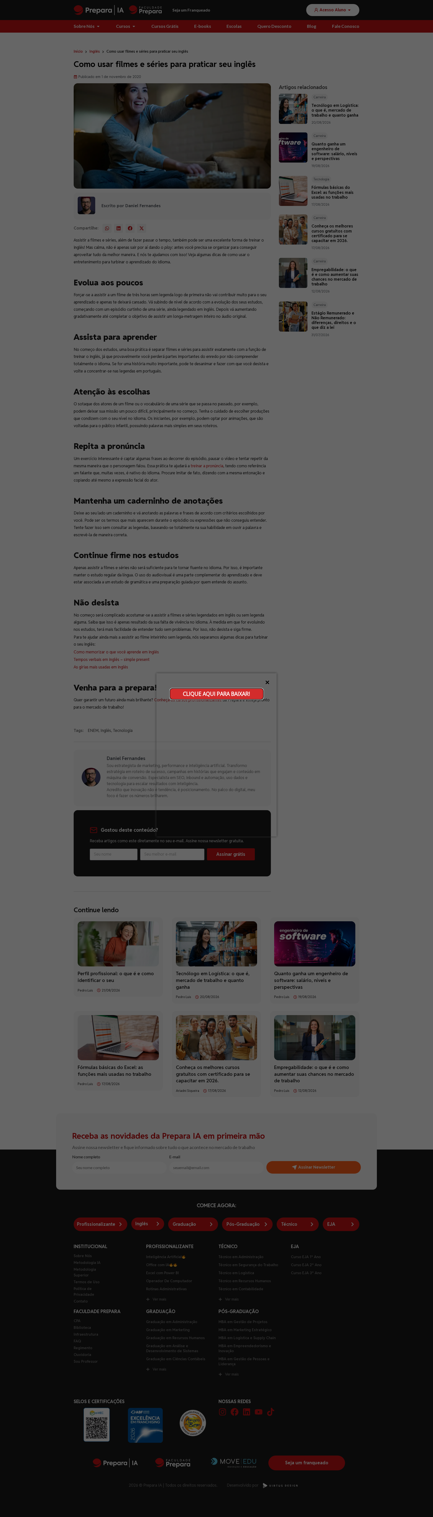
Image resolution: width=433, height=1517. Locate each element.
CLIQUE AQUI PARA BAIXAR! (216, 693)
